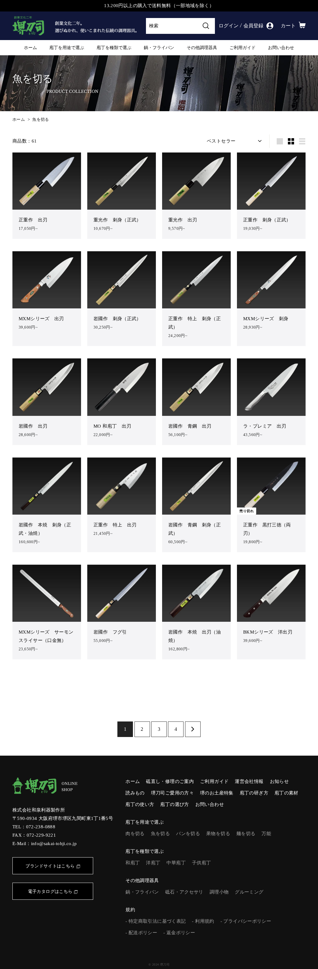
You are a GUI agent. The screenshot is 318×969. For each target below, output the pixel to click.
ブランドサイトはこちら (50, 866)
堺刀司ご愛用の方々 (172, 792)
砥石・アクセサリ (184, 891)
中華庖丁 (176, 862)
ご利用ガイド (242, 47)
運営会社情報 (249, 781)
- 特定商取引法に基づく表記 (155, 921)
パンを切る (188, 833)
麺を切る (246, 833)
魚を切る (40, 119)
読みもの (135, 792)
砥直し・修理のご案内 (170, 781)
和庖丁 (132, 862)
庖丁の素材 (286, 792)
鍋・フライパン (159, 47)
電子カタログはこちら (50, 891)
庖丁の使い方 (139, 804)
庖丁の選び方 (174, 804)
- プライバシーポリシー (245, 921)
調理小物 (219, 891)
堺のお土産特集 (217, 792)
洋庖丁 (153, 862)
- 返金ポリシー (179, 932)
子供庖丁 (201, 862)
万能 (266, 833)
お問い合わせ (281, 47)
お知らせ (279, 781)
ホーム (30, 47)
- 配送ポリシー (141, 932)
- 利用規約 (203, 921)
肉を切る (135, 833)
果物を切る (218, 833)
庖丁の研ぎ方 (254, 792)
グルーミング (249, 891)
